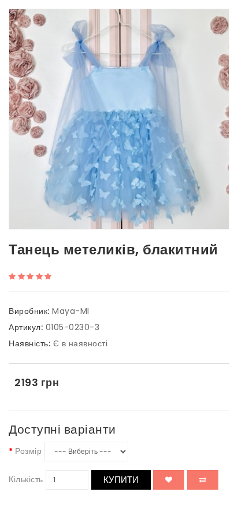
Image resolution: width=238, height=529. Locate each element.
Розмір (28, 451)
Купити (121, 479)
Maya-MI (71, 311)
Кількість (26, 479)
